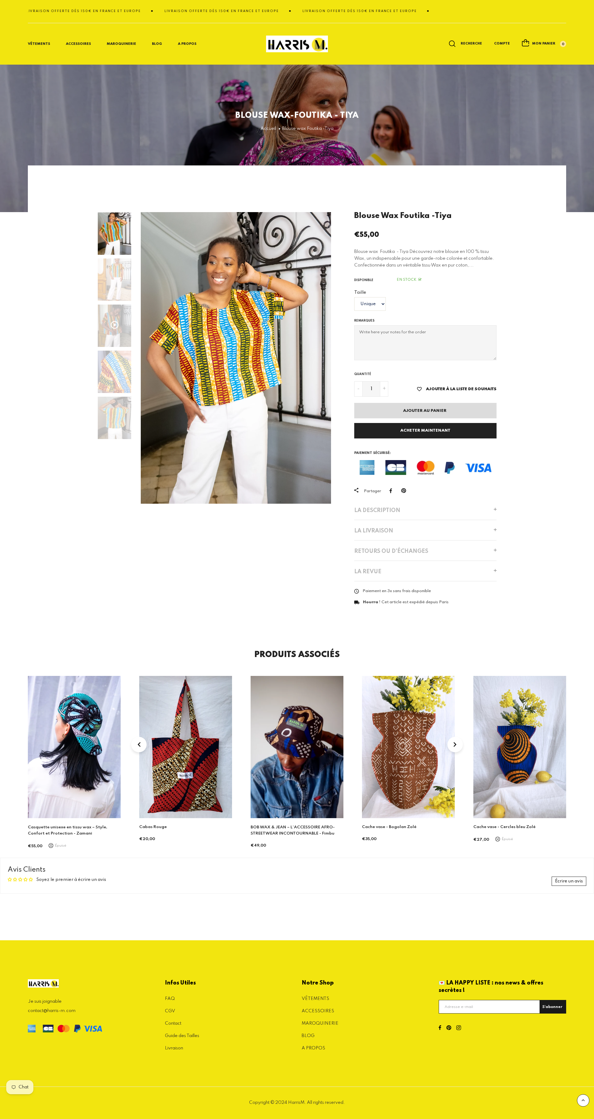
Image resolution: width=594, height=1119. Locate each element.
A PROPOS (313, 1048)
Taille (360, 292)
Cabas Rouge (41, 827)
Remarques (364, 320)
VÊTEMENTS (315, 999)
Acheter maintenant (425, 431)
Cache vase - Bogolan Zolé (278, 827)
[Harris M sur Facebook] (440, 1028)
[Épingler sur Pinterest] (405, 490)
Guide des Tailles (182, 1036)
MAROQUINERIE (121, 44)
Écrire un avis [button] (569, 881)
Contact (173, 1023)
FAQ (170, 999)
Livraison (174, 1048)
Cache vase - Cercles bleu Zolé (393, 827)
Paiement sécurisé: (372, 453)
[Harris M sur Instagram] (458, 1028)
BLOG (157, 44)
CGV (170, 1011)
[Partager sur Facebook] (392, 490)
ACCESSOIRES (318, 1011)
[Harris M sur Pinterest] (448, 1028)
